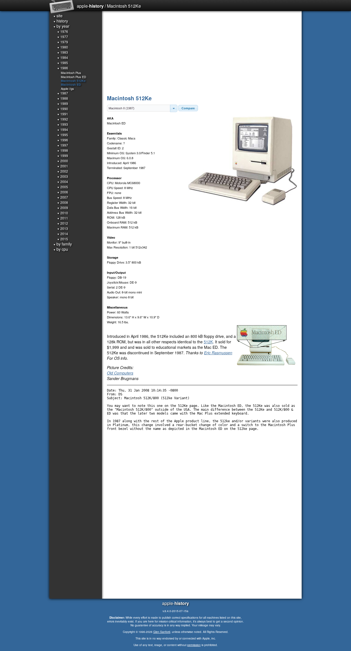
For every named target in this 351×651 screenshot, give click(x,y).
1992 (62, 119)
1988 (62, 98)
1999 (62, 155)
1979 (62, 41)
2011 (62, 218)
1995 (62, 134)
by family (62, 244)
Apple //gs (67, 88)
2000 (62, 160)
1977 (62, 36)
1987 (62, 93)
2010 (62, 212)
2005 (62, 186)
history (60, 21)
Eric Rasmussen (218, 352)
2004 (62, 181)
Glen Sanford (161, 632)
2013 (62, 228)
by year (61, 26)
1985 (62, 62)
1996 (62, 140)
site (58, 15)
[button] (173, 108)
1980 (62, 47)
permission (194, 645)
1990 (62, 108)
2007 (62, 197)
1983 (62, 52)
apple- (90, 6)
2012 (62, 223)
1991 (62, 114)
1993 (62, 124)
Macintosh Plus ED (73, 77)
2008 (62, 202)
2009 (62, 207)
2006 (62, 192)
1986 (62, 67)
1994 (62, 129)
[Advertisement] (202, 52)
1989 (62, 103)
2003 (62, 176)
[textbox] (138, 108)
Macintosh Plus (71, 72)
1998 (62, 150)
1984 (62, 57)
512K (208, 341)
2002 (62, 171)
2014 (62, 233)
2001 (62, 166)
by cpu (60, 249)
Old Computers (120, 373)
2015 (62, 238)
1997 (62, 145)
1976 (62, 31)
